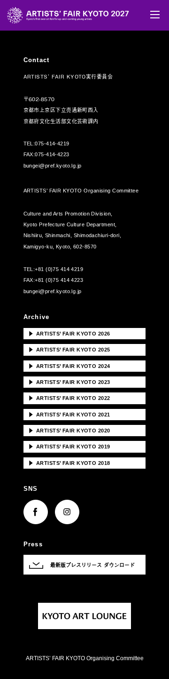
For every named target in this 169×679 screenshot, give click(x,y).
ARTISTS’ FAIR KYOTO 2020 (69, 430)
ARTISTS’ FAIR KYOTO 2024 (69, 365)
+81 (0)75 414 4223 (59, 280)
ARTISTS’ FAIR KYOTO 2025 (69, 349)
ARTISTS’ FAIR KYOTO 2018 (69, 462)
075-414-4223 (52, 154)
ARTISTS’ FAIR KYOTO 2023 (69, 381)
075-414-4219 (52, 143)
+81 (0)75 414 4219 (59, 269)
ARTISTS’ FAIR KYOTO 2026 (69, 333)
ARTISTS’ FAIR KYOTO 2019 (69, 446)
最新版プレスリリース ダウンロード (92, 564)
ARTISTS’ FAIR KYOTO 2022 (69, 397)
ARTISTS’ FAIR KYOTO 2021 (69, 414)
